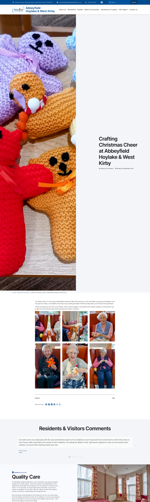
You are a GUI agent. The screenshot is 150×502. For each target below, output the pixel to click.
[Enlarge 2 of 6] (85, 313)
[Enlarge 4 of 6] (58, 345)
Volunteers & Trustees (109, 10)
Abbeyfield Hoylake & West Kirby (40, 9)
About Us (62, 10)
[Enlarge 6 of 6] (113, 345)
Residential (72, 10)
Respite (80, 10)
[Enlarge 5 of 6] (85, 345)
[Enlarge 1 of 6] (58, 313)
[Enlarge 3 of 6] (113, 313)
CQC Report (123, 10)
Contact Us (133, 10)
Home (14, 292)
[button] (46, 404)
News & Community (91, 10)
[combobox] (119, 2)
